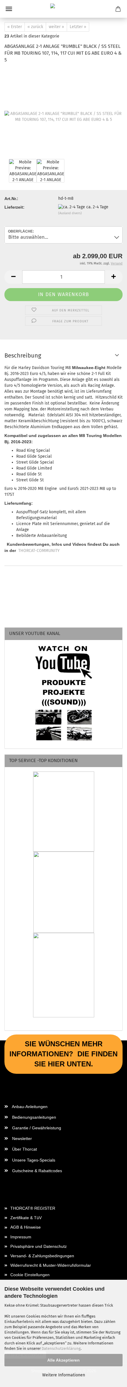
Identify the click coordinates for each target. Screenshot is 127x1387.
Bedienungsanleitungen (33, 1117)
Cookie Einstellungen (30, 1274)
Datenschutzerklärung (61, 1348)
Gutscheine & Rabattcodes (36, 1170)
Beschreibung (22, 355)
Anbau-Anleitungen (29, 1106)
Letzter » (78, 26)
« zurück (35, 26)
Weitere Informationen (63, 1375)
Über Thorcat (24, 1149)
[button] (13, 277)
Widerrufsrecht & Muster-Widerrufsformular (50, 1265)
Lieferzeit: (14, 207)
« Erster (14, 26)
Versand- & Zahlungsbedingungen (42, 1255)
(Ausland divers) (70, 213)
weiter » (56, 26)
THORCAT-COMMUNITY (39, 550)
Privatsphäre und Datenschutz (38, 1246)
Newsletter (21, 1138)
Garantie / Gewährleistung (36, 1127)
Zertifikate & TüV (26, 1217)
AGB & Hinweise (25, 1227)
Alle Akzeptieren (63, 1360)
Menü (9, 9)
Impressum (20, 1237)
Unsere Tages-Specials (33, 1160)
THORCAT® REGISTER (32, 1208)
